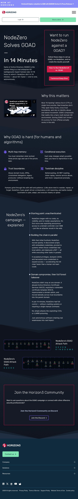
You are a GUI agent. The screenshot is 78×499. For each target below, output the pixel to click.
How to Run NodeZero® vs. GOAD (59, 69)
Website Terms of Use (58, 491)
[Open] (74, 12)
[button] (39, 462)
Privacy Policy (23, 491)
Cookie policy (70, 491)
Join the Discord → (39, 418)
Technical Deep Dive (59, 78)
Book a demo (56, 20)
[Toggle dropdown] (22, 19)
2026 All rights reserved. (10, 491)
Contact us (9, 454)
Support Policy (45, 491)
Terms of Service (34, 491)
